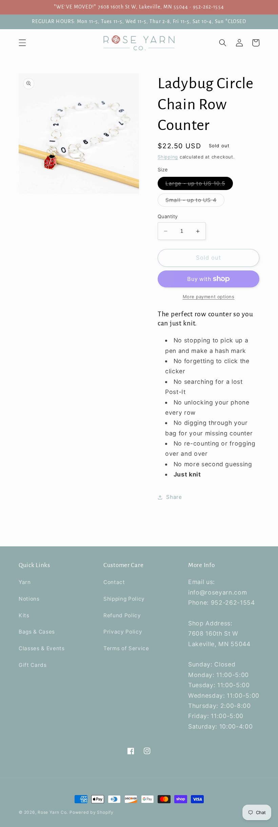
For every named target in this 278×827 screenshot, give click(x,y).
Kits (24, 615)
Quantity (168, 216)
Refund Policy (122, 615)
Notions (29, 599)
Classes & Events (42, 648)
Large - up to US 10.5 (199, 185)
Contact (114, 582)
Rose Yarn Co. (53, 812)
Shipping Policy (124, 599)
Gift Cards (33, 665)
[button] (22, 43)
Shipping (168, 156)
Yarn (25, 582)
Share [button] (174, 497)
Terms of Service (126, 648)
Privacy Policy (122, 631)
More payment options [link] (209, 296)
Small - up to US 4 (194, 201)
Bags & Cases (37, 631)
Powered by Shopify (92, 812)
